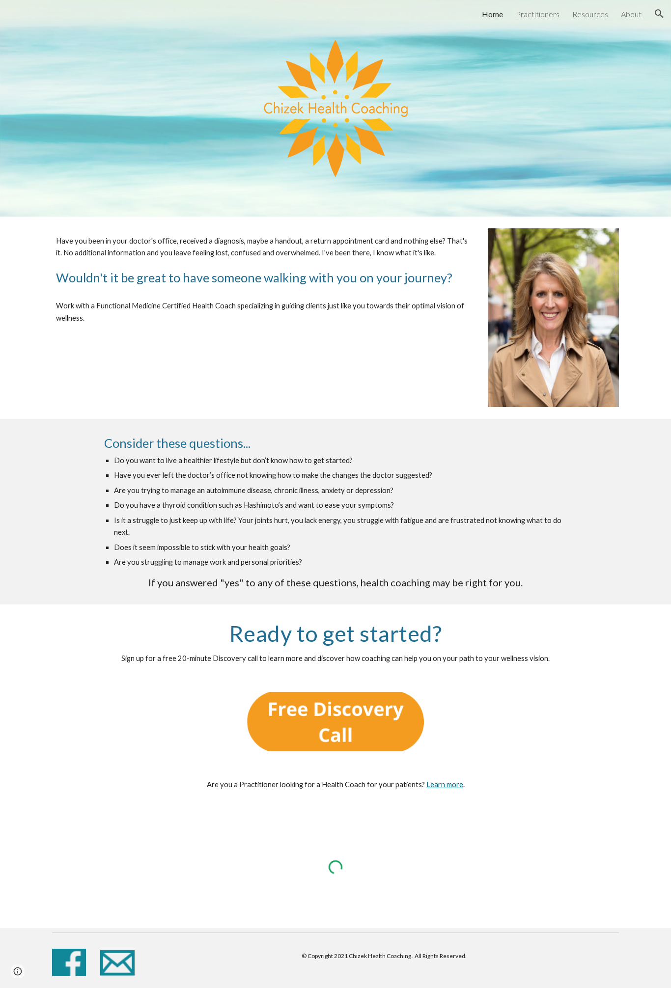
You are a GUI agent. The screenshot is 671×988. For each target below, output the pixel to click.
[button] (659, 14)
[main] (263, 260)
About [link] (631, 14)
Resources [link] (590, 14)
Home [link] (492, 14)
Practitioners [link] (537, 14)
